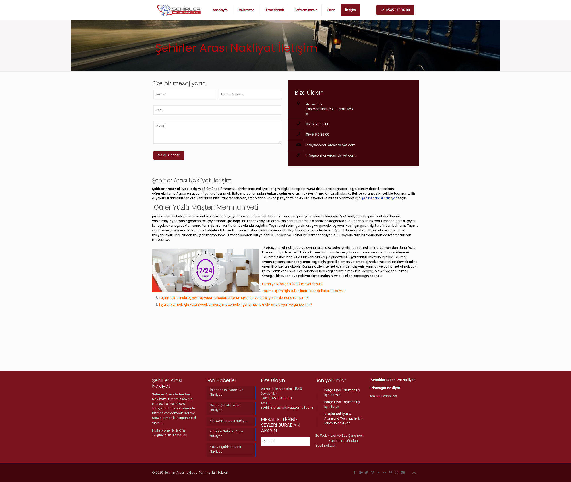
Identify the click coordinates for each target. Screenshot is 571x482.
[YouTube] (378, 472)
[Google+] (360, 472)
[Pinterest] (390, 472)
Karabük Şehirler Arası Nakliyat (226, 433)
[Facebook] (354, 472)
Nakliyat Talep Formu (302, 252)
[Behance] (402, 472)
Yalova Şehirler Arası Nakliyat (225, 449)
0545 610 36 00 (317, 124)
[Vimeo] (372, 472)
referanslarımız (399, 235)
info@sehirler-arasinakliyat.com (331, 145)
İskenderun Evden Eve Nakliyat (226, 392)
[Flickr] (384, 472)
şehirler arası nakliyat (379, 198)
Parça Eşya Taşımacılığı (342, 390)
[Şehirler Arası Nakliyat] (179, 10)
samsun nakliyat (337, 423)
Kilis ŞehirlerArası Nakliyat (229, 420)
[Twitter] (366, 472)
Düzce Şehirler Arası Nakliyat (225, 407)
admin (336, 395)
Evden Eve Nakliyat (392, 380)
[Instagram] (396, 472)
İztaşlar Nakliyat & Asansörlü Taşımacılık (340, 416)
